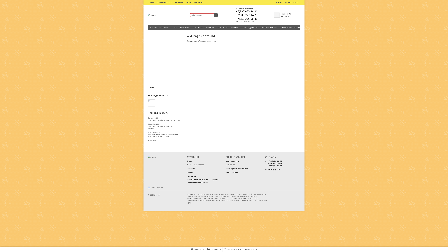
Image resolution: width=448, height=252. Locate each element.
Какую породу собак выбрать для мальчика (160, 127)
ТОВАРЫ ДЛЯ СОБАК (180, 27)
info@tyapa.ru (274, 169)
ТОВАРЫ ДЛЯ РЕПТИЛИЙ (292, 27)
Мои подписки (232, 161)
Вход (280, 2)
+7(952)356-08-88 (246, 18)
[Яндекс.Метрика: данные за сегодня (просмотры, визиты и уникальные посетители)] (155, 188)
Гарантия (179, 2)
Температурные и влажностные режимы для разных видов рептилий (163, 135)
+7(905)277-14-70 (246, 15)
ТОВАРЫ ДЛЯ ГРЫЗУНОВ (203, 27)
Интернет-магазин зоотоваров (197, 194)
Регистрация (293, 2)
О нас (152, 2)
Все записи (152, 141)
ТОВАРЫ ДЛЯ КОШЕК (159, 27)
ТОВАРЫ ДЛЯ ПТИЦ (250, 27)
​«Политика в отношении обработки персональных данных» (203, 181)
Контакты (198, 2)
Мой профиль (232, 172)
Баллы (188, 2)
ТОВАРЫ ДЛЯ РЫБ (269, 27)
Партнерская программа (237, 168)
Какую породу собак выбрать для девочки (164, 120)
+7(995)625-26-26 (246, 11)
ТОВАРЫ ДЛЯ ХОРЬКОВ (228, 27)
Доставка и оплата (164, 2)
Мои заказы (231, 165)
